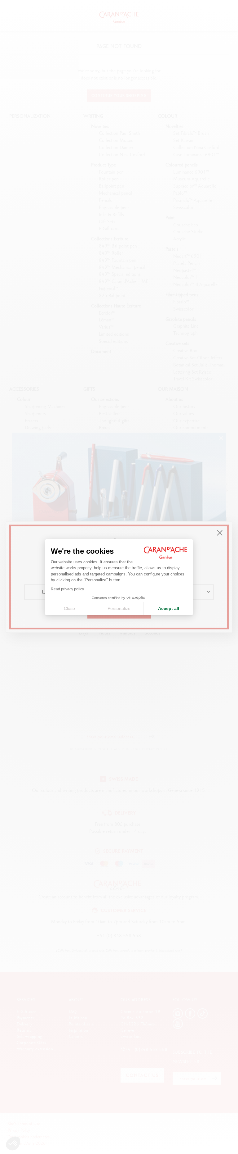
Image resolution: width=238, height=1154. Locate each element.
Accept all (168, 608)
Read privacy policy (67, 589)
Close (69, 608)
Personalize (119, 608)
